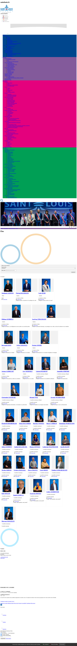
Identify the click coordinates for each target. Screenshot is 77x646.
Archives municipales (11, 66)
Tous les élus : (4, 267)
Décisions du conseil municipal (12, 61)
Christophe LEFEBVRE (9, 397)
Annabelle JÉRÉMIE (63, 371)
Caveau (8, 172)
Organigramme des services (12, 64)
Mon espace (33, 603)
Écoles (8, 83)
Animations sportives (8, 184)
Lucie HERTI (44, 470)
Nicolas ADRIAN (6, 470)
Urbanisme (7, 121)
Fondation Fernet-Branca (11, 173)
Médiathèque (9, 168)
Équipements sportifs (8, 188)
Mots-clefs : (4, 270)
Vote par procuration (10, 104)
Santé (6, 107)
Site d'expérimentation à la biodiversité (14, 43)
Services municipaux (8, 62)
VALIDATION (3, 638)
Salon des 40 (9, 163)
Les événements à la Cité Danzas (13, 181)
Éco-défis (9, 49)
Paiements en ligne (8, 146)
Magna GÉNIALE (35, 447)
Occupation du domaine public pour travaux (15, 126)
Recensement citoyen (11, 100)
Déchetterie (9, 138)
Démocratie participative (9, 67)
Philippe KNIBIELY (7, 319)
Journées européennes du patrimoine (13, 161)
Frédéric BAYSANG (20, 470)
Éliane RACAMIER (25, 423)
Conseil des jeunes (10, 71)
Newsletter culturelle (5, 634)
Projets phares (9, 55)
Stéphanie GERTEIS (8, 293)
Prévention (7, 131)
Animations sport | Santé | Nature (13, 185)
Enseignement (9, 175)
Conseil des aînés (10, 72)
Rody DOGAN (6, 493)
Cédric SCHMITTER (52, 492)
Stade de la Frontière (11, 193)
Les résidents (9, 180)
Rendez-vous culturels (9, 151)
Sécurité (6, 128)
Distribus (8, 141)
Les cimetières (9, 105)
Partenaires (7, 195)
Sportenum (9, 192)
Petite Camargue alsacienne (12, 41)
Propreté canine (10, 139)
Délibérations (9, 115)
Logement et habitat (8, 116)
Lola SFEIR (42, 293)
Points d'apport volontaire (11, 137)
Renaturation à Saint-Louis (12, 44)
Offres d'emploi (7, 75)
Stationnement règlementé (11, 130)
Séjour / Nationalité (10, 102)
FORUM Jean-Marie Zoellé (12, 190)
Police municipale (10, 129)
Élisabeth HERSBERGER (9, 423)
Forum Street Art (10, 165)
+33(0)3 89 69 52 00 (4, 557)
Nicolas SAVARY (37, 345)
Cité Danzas (7, 177)
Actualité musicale (10, 176)
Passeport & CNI (10, 98)
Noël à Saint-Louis (10, 162)
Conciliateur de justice (11, 132)
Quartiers (8, 38)
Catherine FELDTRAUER (50, 447)
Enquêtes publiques (8, 73)
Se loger (8, 117)
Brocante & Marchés (8, 51)
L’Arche (8, 114)
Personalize (62, 644)
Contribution (28, 603)
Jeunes (6, 86)
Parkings (8, 145)
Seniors (6, 93)
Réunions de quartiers (11, 69)
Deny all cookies (54, 644)
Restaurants (9, 47)
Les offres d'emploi (10, 76)
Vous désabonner (11, 633)
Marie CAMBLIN (51, 423)
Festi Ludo (9, 157)
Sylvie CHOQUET (22, 345)
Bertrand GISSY (6, 345)
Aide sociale (9, 111)
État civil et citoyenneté (9, 97)
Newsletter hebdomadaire (6, 635)
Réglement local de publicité (12, 127)
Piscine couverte (10, 191)
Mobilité (6, 140)
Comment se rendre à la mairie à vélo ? (7, 601)
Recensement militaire (11, 101)
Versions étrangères (4, 13)
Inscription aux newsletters (9, 149)
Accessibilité (23, 603)
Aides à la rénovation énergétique (13, 118)
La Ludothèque (10, 113)
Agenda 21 (9, 70)
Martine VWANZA (38, 423)
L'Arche (8, 91)
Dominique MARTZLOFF (67, 423)
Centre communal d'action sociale (11, 110)
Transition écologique (9, 52)
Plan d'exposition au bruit (11, 124)
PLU (8, 123)
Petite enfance (9, 82)
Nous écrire (5, 299)
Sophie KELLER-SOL (20, 447)
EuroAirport (9, 143)
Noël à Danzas (9, 182)
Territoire (6, 36)
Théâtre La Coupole (10, 171)
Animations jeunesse (11, 92)
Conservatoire (7, 174)
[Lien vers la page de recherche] (1, 201)
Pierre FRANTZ (33, 470)
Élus (8, 60)
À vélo (8, 144)
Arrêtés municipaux (10, 63)
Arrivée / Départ (10, 99)
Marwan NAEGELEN (8, 521)
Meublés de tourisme (11, 46)
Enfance (6, 81)
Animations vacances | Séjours (12, 186)
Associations (7, 150)
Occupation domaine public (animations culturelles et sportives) (18, 125)
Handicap (9, 108)
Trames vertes (9, 40)
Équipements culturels (9, 167)
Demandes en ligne (10, 85)
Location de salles (8, 79)
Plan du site (16, 603)
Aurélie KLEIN (64, 447)
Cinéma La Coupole (10, 170)
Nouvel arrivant (10, 106)
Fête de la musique (10, 159)
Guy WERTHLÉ (27, 371)
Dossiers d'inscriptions (11, 183)
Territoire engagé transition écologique (14, 53)
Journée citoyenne (10, 68)
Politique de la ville (8, 74)
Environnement (7, 39)
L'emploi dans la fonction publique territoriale (15, 77)
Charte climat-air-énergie (11, 54)
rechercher (73, 272)
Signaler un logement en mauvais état (13, 120)
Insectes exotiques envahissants (12, 133)
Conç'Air (8, 156)
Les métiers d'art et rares (11, 179)
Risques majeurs (10, 134)
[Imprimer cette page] (69, 227)
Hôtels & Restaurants (9, 50)
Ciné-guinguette (10, 155)
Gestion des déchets (10, 136)
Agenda (6, 148)
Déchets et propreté (8, 135)
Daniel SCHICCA (18, 495)
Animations (9, 94)
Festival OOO (9, 158)
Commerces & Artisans (9, 48)
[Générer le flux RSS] (71, 227)
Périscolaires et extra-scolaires (12, 84)
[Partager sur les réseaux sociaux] (76, 227)
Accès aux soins (10, 109)
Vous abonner (4, 633)
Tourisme (6, 45)
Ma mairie (6, 228)
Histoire (8, 37)
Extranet (19, 603)
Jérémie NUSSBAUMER (58, 397)
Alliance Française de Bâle (12, 197)
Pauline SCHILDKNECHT (59, 470)
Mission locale (9, 90)
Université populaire (10, 196)
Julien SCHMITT (7, 447)
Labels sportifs (9, 187)
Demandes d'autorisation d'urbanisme (13, 122)
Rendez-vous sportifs (8, 164)
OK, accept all (45, 644)
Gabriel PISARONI (41, 371)
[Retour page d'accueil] (6, 12)
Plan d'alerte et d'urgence (11, 96)
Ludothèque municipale (11, 169)
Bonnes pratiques (10, 56)
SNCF (8, 142)
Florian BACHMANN (22, 293)
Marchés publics (8, 78)
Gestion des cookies (4, 603)
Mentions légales (11, 603)
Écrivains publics (10, 112)
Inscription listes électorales (12, 103)
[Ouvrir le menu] (7, 33)
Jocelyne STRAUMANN (39, 319)
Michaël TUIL (34, 397)
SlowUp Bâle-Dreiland (11, 166)
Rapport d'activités (10, 65)
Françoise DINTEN (35, 493)
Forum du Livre (10, 160)
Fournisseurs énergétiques (11, 119)
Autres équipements (10, 194)
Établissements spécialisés (11, 95)
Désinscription (8, 638)
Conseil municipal (8, 58)
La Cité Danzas (10, 178)
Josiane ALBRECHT (8, 371)
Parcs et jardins (10, 42)
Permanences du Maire (11, 59)
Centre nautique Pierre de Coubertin (13, 189)
